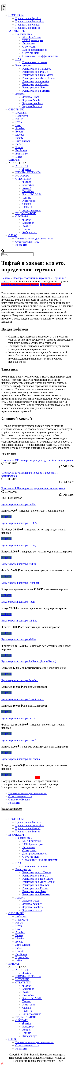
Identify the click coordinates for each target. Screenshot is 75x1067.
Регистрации (23, 65)
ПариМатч (21, 115)
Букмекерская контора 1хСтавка (20, 758)
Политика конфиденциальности (34, 238)
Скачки (26, 203)
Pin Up (19, 118)
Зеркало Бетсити (32, 106)
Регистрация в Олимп (35, 84)
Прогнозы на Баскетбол (29, 21)
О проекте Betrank (19, 799)
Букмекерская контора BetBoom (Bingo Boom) (28, 661)
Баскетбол (28, 185)
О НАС (12, 235)
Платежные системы (34, 62)
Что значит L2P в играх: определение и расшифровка (33, 488)
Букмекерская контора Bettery (19, 545)
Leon (18, 125)
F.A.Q (18, 59)
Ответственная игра (27, 241)
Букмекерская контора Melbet (18, 639)
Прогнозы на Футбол (28, 18)
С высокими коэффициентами (40, 56)
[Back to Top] (2, 1063)
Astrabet (20, 128)
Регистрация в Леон (34, 87)
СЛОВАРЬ (21, 216)
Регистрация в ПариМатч (37, 74)
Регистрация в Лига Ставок (38, 78)
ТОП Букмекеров (32, 40)
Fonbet (19, 147)
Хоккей (26, 188)
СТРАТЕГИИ (23, 178)
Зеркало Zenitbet (32, 100)
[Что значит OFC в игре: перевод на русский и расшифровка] (37, 457)
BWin (18, 122)
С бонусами (29, 46)
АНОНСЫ (21, 166)
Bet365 (19, 144)
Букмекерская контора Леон (18, 601)
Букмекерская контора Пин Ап (19, 740)
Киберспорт (29, 232)
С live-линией (30, 52)
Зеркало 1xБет (30, 96)
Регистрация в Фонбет (35, 81)
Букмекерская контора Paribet (18, 504)
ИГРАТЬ (6, 516)
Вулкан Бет (22, 153)
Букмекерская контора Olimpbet (20, 582)
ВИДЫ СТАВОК (25, 213)
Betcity (19, 137)
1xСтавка (21, 112)
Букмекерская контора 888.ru (18, 563)
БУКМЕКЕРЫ (16, 30)
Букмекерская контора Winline (19, 620)
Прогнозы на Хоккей (27, 24)
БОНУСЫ (14, 159)
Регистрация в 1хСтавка (36, 68)
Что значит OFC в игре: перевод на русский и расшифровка (37, 460)
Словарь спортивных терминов (31, 277)
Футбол (26, 169)
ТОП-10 (27, 207)
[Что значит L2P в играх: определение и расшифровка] (37, 485)
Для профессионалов (34, 49)
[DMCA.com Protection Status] (11, 809)
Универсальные (31, 210)
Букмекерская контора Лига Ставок (22, 699)
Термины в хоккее (50, 284)
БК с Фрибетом (31, 37)
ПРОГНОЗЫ (16, 15)
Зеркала (20, 93)
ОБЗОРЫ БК (16, 109)
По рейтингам (23, 34)
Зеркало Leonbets (32, 103)
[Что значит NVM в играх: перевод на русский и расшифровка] (37, 469)
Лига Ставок (23, 140)
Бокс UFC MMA (32, 194)
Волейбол (28, 191)
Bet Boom (21, 150)
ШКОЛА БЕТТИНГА (28, 172)
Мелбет (19, 134)
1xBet (18, 156)
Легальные (28, 43)
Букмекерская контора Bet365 (19, 523)
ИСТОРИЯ (22, 175)
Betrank (5, 277)
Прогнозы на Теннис (27, 27)
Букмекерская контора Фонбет (19, 680)
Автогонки (29, 200)
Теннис (26, 197)
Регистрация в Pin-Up (35, 71)
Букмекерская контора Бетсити (19, 718)
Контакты (21, 244)
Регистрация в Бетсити (36, 90)
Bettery (19, 131)
